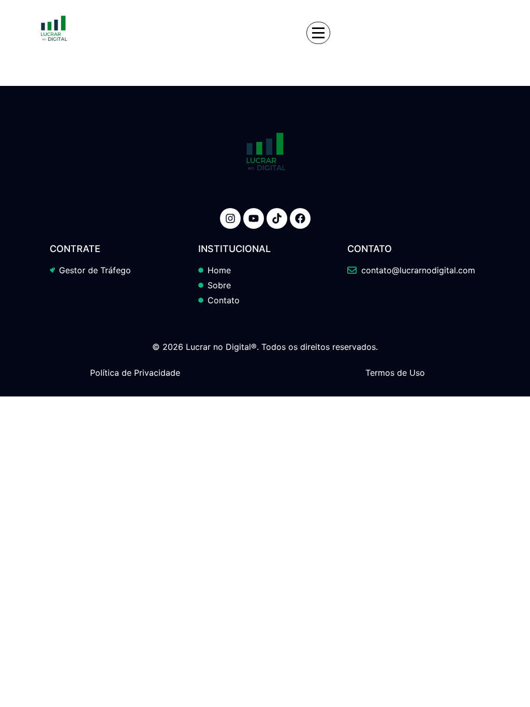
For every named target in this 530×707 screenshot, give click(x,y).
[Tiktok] (277, 218)
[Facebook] (300, 218)
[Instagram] (230, 218)
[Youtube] (253, 218)
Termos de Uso (395, 372)
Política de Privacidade (135, 372)
